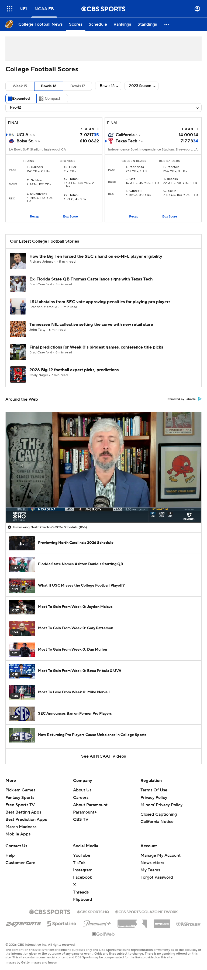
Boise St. (25, 141)
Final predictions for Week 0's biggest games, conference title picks (96, 347)
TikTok (79, 862)
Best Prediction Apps (26, 819)
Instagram (82, 870)
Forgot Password (156, 877)
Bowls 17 (77, 86)
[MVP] (162, 921)
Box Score (70, 217)
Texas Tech (126, 141)
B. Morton (171, 167)
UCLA (22, 135)
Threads (81, 892)
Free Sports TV (20, 805)
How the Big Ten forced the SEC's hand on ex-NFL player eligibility (95, 256)
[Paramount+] (97, 922)
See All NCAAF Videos (103, 756)
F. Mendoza (135, 167)
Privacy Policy (153, 797)
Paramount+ (85, 812)
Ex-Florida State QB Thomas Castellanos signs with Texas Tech (91, 279)
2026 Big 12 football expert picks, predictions (74, 370)
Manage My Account (160, 855)
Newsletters (152, 862)
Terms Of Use (153, 790)
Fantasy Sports (19, 797)
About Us (82, 790)
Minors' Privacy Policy (161, 805)
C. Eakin (170, 191)
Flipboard (82, 899)
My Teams (150, 870)
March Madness (20, 826)
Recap (34, 217)
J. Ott (130, 179)
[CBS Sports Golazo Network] (146, 911)
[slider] (103, 507)
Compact (52, 98)
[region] (103, 467)
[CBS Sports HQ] (93, 911)
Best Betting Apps (23, 812)
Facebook (82, 877)
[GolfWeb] (103, 934)
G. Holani (71, 179)
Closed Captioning (158, 814)
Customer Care (20, 862)
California (125, 135)
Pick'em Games (20, 790)
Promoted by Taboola (181, 399)
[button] (9, 9)
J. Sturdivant (37, 194)
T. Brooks (170, 179)
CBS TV (80, 819)
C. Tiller (70, 167)
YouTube (81, 855)
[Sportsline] (61, 922)
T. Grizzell (134, 191)
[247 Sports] (23, 922)
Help (10, 855)
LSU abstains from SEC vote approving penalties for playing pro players (99, 302)
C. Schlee (34, 180)
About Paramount (90, 805)
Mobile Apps (17, 834)
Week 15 (20, 86)
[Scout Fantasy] (188, 923)
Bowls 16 (48, 86)
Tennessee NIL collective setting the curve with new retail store (91, 324)
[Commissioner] (132, 921)
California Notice (157, 821)
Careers (80, 797)
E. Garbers (35, 167)
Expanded (21, 98)
